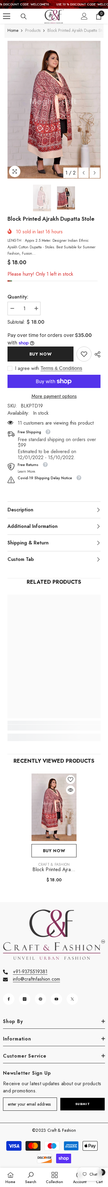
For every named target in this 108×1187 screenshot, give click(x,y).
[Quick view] (70, 790)
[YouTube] (56, 999)
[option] (54, 110)
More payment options (54, 396)
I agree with (27, 368)
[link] (84, 354)
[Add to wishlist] (70, 779)
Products (32, 30)
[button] (83, 173)
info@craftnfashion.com (36, 979)
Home (13, 30)
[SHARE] (96, 354)
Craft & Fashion (54, 864)
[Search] (23, 16)
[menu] (6, 16)
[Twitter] (72, 999)
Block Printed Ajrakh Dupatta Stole (53, 870)
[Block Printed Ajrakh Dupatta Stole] (54, 807)
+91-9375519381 (30, 971)
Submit (82, 1103)
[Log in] (84, 16)
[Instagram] (24, 999)
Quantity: (18, 296)
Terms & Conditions (61, 368)
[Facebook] (8, 999)
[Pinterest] (40, 999)
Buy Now (40, 354)
